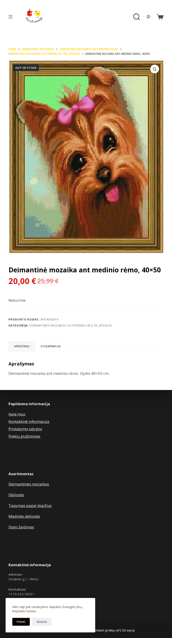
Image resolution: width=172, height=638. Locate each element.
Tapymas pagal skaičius (30, 505)
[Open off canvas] (11, 17)
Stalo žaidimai (21, 527)
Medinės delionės (24, 516)
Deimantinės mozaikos (29, 484)
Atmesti (42, 622)
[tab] (22, 346)
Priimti (21, 622)
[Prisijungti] (148, 16)
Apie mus (17, 414)
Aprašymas (22, 346)
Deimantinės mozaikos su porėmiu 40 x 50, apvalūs (71, 325)
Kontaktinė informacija (29, 421)
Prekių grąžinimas (24, 436)
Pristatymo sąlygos (25, 428)
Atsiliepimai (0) (51, 346)
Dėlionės (16, 494)
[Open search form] (136, 16)
